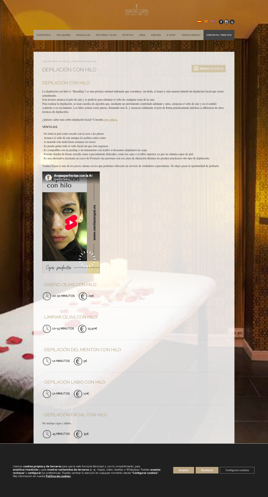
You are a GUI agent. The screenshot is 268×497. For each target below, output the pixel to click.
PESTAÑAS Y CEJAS (106, 35)
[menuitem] (199, 21)
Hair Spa (156, 35)
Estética (128, 35)
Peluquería (64, 35)
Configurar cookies (237, 470)
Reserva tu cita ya (211, 68)
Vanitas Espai (50, 61)
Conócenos (43, 35)
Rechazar (207, 470)
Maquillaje (83, 35)
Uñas (142, 35)
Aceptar (184, 470)
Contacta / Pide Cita (219, 35)
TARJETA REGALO (191, 35)
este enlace (110, 119)
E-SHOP (171, 35)
